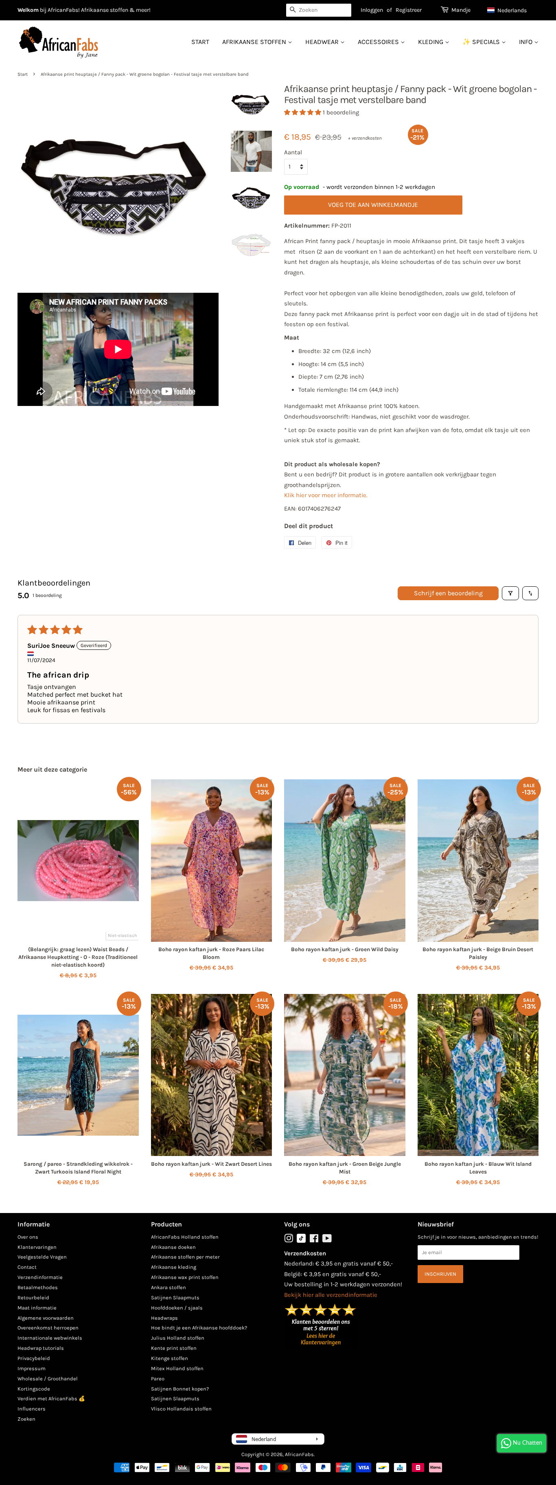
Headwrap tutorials (41, 1348)
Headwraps (164, 1318)
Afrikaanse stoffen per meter (185, 1257)
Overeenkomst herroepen (48, 1328)
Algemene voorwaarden (46, 1318)
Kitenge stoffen (169, 1358)
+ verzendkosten (365, 138)
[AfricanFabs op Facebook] (314, 1240)
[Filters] (510, 593)
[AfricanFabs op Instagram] (288, 1240)
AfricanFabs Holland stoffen (185, 1237)
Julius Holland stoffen (177, 1338)
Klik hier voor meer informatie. (326, 495)
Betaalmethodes (38, 1287)
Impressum (32, 1368)
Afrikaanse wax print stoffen (185, 1277)
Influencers (32, 1409)
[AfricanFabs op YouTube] (327, 1240)
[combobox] (318, 10)
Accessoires (379, 42)
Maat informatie (37, 1308)
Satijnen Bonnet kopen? (180, 1389)
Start (200, 42)
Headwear (322, 42)
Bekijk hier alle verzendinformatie (330, 1295)
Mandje (461, 10)
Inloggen (372, 10)
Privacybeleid (34, 1358)
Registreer (409, 10)
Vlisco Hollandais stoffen (181, 1409)
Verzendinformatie (40, 1277)
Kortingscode (34, 1389)
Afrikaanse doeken (173, 1247)
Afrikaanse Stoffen (255, 42)
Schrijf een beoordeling (448, 593)
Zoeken (26, 1419)
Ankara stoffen (168, 1287)
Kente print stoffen (174, 1348)
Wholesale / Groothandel (48, 1378)
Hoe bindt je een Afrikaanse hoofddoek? (199, 1328)
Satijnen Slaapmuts (175, 1297)
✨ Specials (481, 42)
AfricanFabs (299, 1454)
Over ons (28, 1237)
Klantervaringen (37, 1247)
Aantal (293, 152)
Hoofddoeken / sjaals (177, 1308)
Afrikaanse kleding (173, 1267)
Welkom (28, 10)
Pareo (157, 1378)
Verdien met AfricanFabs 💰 (51, 1398)
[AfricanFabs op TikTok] (301, 1241)
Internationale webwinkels (50, 1338)
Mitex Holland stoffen (177, 1368)
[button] (510, 10)
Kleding (431, 42)
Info (526, 42)
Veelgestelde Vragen (42, 1257)
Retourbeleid (33, 1297)
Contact (27, 1267)
